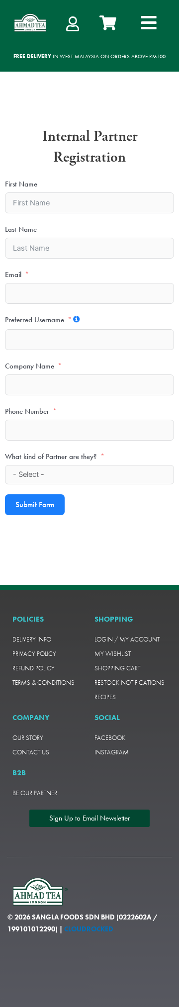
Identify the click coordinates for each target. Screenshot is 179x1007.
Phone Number (27, 411)
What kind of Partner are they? (51, 456)
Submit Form (34, 504)
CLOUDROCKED (88, 928)
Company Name (29, 366)
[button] (149, 22)
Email (13, 274)
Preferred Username (34, 319)
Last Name (21, 229)
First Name (21, 184)
